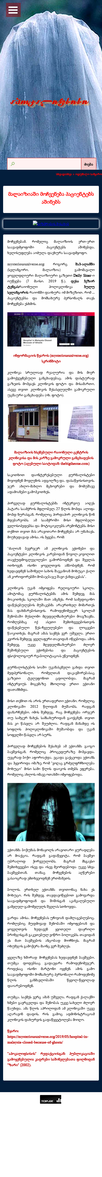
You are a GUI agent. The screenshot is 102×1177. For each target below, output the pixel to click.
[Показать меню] (13, 10)
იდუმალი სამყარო (88, 174)
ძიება (88, 164)
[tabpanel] (51, 198)
